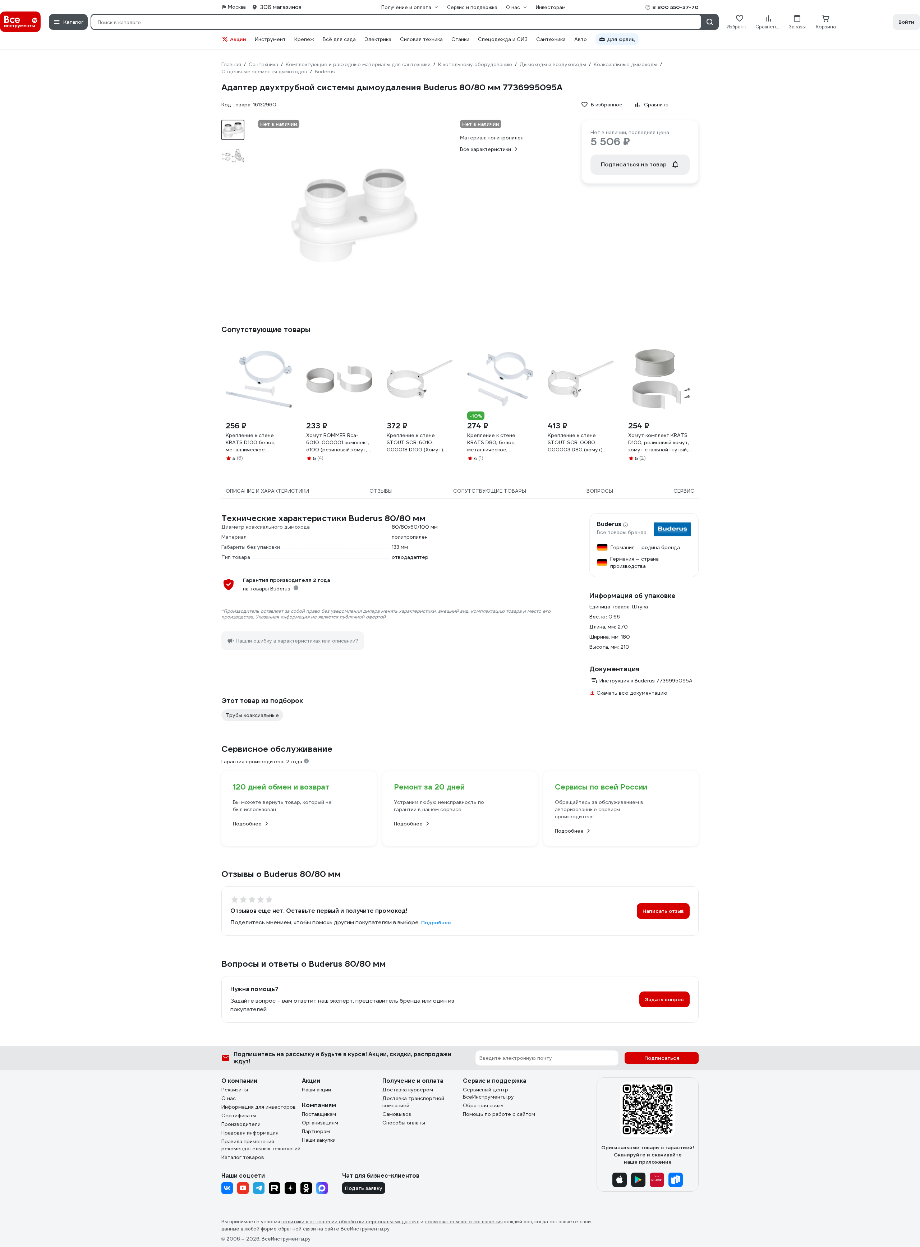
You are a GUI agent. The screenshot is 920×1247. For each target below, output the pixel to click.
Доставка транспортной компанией (413, 1102)
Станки (460, 39)
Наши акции (316, 1089)
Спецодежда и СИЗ (503, 39)
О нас (228, 1098)
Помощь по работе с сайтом (499, 1114)
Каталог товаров (242, 1157)
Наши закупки (319, 1140)
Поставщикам (319, 1114)
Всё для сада (339, 39)
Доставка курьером (407, 1089)
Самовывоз (396, 1114)
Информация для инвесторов (258, 1107)
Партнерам (316, 1131)
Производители (241, 1124)
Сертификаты (238, 1115)
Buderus (609, 524)
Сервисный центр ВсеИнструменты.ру (488, 1093)
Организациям (320, 1122)
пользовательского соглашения (464, 1222)
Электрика (377, 39)
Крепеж (304, 39)
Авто (580, 39)
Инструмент (270, 39)
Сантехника (551, 39)
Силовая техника (421, 39)
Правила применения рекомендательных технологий (260, 1145)
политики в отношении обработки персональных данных (350, 1222)
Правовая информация (250, 1132)
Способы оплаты (403, 1122)
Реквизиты (234, 1089)
